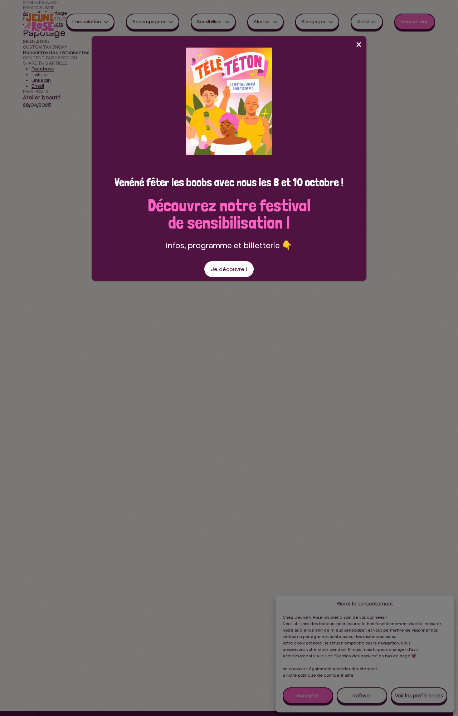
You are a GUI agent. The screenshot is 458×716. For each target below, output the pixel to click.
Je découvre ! (229, 269)
